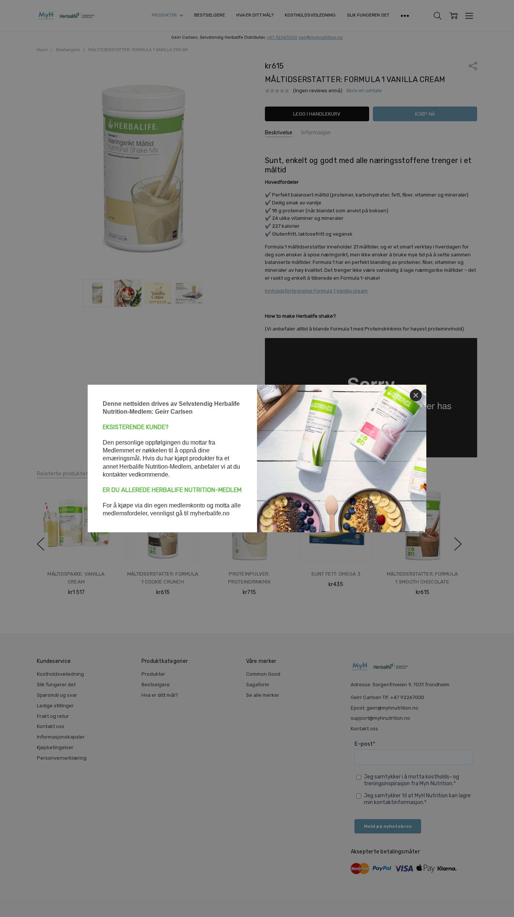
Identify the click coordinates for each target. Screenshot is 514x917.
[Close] (416, 395)
